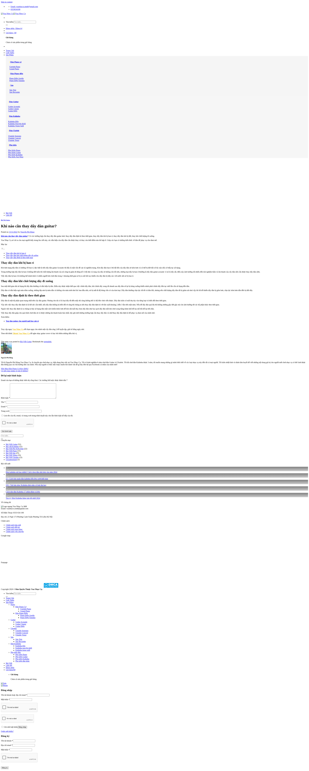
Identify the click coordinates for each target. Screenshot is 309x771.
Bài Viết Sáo (10, 453)
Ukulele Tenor (20, 635)
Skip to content (6, 2)
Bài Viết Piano (11, 451)
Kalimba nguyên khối (23, 648)
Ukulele (14, 628)
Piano (13, 605)
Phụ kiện (13, 145)
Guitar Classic (20, 624)
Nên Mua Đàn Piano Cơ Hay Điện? (14, 369)
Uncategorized (11, 460)
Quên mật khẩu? (7, 731)
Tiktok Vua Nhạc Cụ (21, 333)
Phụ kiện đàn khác (22, 661)
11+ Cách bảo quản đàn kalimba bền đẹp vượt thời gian (27, 479)
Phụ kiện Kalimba (22, 659)
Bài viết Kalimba (12, 447)
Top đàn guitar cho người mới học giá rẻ (22, 321)
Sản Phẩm (10, 55)
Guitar (13, 620)
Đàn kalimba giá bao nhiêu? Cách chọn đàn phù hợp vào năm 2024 (31, 472)
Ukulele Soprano (21, 631)
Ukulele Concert (21, 633)
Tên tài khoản (7, 741)
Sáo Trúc (18, 639)
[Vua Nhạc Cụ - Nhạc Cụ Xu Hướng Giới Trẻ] (13, 14)
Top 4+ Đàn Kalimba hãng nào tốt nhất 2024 (23, 498)
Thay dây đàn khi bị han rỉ (16, 253)
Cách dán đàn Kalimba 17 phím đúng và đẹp (23, 492)
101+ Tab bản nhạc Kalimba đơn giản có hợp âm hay (26, 485)
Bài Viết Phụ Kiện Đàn (15, 449)
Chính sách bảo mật (13, 525)
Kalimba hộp (20, 646)
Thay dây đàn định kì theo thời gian (19, 258)
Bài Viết (9, 213)
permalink (47, 342)
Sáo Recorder (20, 641)
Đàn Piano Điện (21, 613)
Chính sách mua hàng (14, 529)
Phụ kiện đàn (16, 652)
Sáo (11, 85)
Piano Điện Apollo (27, 615)
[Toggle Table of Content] (3, 249)
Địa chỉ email (7, 745)
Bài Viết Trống (11, 455)
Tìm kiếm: (10, 22)
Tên (3, 402)
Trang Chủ (10, 51)
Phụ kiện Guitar (21, 657)
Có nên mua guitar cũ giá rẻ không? (14, 371)
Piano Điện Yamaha (27, 618)
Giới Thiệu (10, 53)
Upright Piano (25, 609)
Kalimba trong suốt (22, 650)
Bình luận (5, 398)
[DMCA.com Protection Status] (50, 587)
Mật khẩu (5, 699)
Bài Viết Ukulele (12, 457)
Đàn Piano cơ (15, 62)
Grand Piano (25, 611)
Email (4, 407)
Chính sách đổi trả (13, 527)
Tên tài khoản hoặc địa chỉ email (14, 695)
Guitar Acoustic (21, 622)
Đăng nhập (22, 727)
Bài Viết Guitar (5, 220)
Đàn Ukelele (14, 131)
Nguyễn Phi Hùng (27, 232)
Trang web (5, 411)
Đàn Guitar (14, 102)
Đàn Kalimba (14, 116)
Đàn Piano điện (16, 74)
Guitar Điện (20, 626)
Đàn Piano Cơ (20, 607)
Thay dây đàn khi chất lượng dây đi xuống (22, 255)
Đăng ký (5, 768)
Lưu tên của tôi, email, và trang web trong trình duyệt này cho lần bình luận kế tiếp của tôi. (38, 416)
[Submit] (2, 438)
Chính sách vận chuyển (15, 532)
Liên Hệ (9, 215)
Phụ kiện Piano (21, 655)
